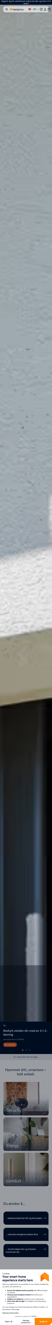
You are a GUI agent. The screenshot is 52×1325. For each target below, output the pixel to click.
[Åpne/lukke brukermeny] (45, 9)
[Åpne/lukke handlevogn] (49, 9)
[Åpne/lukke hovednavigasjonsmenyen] (6, 9)
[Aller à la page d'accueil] (19, 9)
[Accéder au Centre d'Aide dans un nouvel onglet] (41, 9)
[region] (26, 2)
